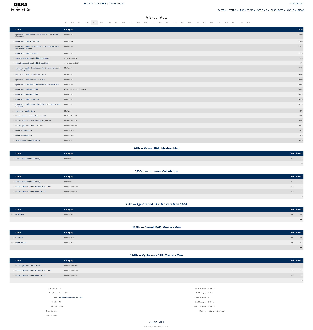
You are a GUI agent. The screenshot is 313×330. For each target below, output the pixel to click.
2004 (226, 23)
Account (153, 322)
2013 (160, 23)
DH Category (201, 293)
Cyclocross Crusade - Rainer (25, 111)
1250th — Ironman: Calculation (156, 171)
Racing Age (53, 288)
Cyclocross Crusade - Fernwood (26, 53)
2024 (79, 23)
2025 (72, 23)
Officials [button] (262, 10)
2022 (94, 23)
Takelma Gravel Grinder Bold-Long (27, 140)
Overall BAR (19, 214)
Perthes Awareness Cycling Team (71, 297)
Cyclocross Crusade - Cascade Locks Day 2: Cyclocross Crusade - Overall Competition (38, 69)
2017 (131, 23)
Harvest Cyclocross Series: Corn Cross (29, 126)
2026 (65, 23)
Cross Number (51, 315)
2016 (138, 23)
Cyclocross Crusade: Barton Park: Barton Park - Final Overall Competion (36, 36)
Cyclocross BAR (20, 242)
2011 (175, 23)
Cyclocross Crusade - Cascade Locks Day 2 (30, 75)
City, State (53, 293)
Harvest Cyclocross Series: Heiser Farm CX (30, 116)
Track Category (200, 306)
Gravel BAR (19, 237)
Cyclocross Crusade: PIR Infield (26, 89)
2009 (189, 23)
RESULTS (88, 3)
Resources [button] (277, 10)
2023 (87, 23)
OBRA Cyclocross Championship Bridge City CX (32, 58)
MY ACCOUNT (296, 3)
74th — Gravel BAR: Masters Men (156, 148)
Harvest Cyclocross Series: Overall (27, 265)
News (301, 10)
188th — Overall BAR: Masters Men (156, 227)
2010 (182, 23)
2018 (123, 23)
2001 (248, 23)
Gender (54, 302)
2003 (233, 23)
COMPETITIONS (116, 3)
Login (161, 322)
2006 (211, 23)
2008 (197, 23)
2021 (101, 23)
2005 (219, 23)
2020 (109, 23)
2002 (241, 23)
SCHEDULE (100, 3)
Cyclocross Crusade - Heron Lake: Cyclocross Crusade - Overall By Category (37, 105)
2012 (167, 23)
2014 (153, 23)
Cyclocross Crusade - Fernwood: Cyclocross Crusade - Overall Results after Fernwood (37, 47)
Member (202, 311)
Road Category (200, 302)
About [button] (291, 10)
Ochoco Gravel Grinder (23, 130)
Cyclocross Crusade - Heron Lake (27, 99)
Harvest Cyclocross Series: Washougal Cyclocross (33, 121)
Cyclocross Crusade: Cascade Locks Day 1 (30, 80)
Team (55, 297)
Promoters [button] (247, 10)
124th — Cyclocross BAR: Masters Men (156, 255)
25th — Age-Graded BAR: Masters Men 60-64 (156, 204)
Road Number (51, 311)
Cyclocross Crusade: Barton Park (27, 41)
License (54, 306)
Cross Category (200, 297)
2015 (145, 23)
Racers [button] (222, 10)
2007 (204, 23)
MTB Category (200, 288)
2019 (116, 23)
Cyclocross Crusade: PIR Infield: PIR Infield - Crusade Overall (37, 84)
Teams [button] (233, 10)
